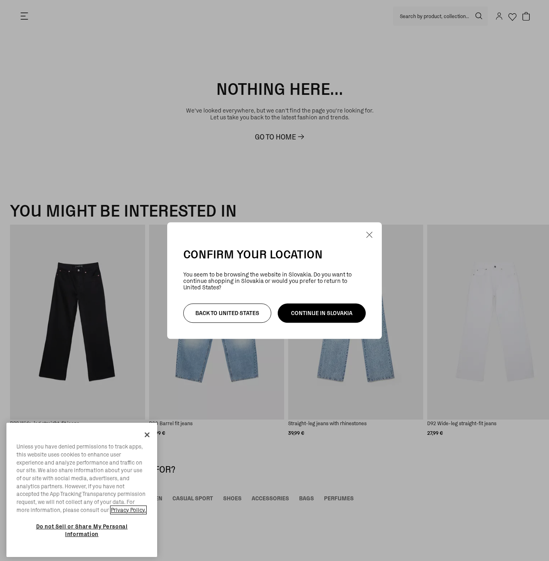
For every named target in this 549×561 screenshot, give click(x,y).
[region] (81, 490)
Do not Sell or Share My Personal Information (82, 530)
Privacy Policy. (128, 510)
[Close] (147, 435)
